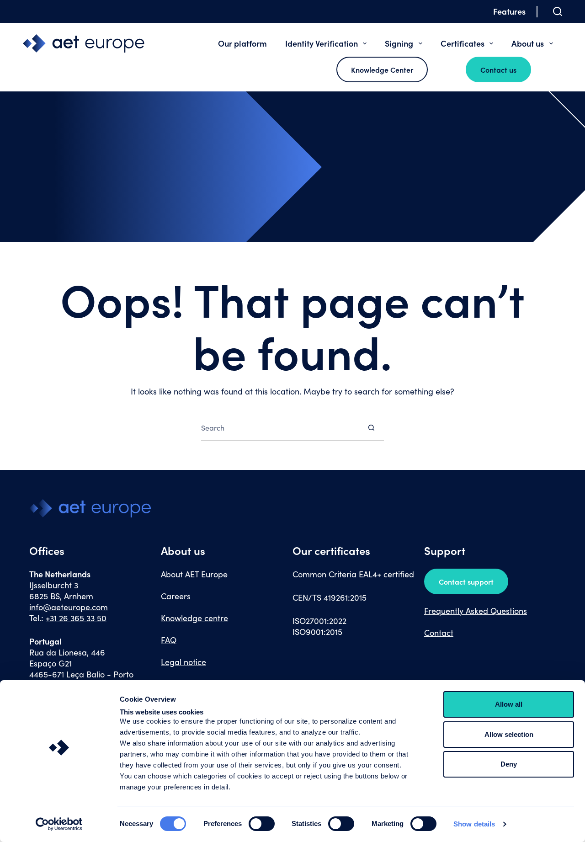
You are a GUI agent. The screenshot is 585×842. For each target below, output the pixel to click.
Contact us (498, 69)
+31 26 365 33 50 (76, 618)
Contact (438, 632)
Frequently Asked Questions (475, 610)
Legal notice (183, 661)
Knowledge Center (382, 69)
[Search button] (371, 427)
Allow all (508, 704)
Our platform (242, 43)
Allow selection (508, 734)
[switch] (262, 823)
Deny (508, 764)
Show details (474, 824)
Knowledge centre (194, 618)
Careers (176, 596)
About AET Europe (194, 574)
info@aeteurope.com (68, 607)
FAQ (168, 639)
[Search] (557, 11)
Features (509, 11)
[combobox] (280, 427)
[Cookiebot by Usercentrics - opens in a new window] (59, 824)
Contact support (466, 581)
